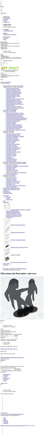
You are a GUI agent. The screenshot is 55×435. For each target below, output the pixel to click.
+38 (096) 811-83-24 (8, 30)
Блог (4, 200)
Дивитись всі (9, 217)
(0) (1, 321)
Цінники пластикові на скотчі (13, 216)
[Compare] (2, 323)
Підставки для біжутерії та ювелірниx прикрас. (14, 268)
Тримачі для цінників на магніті (14, 214)
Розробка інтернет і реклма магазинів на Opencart (13, 425)
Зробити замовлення (6, 82)
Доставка (5, 19)
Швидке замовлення (11, 340)
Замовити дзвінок (14, 75)
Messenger (5, 423)
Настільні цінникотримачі (12, 211)
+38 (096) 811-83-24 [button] (5, 414)
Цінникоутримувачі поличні (13, 213)
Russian (19, 57)
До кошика (3, 340)
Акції (4, 380)
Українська (9, 57)
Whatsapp (5, 421)
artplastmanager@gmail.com (9, 34)
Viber (4, 418)
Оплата (5, 20)
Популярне (6, 202)
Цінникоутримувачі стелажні (13, 212)
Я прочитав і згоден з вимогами (12, 370)
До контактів (4, 47)
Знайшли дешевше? (5, 330)
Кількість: (3, 337)
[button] (27, 5)
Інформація (6, 195)
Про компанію (6, 18)
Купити (16, 335)
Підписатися (17, 369)
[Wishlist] (1, 323)
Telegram (5, 420)
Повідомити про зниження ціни (8, 331)
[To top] (1, 356)
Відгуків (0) (6, 344)
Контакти (5, 265)
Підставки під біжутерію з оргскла (9, 348)
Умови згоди (6, 22)
